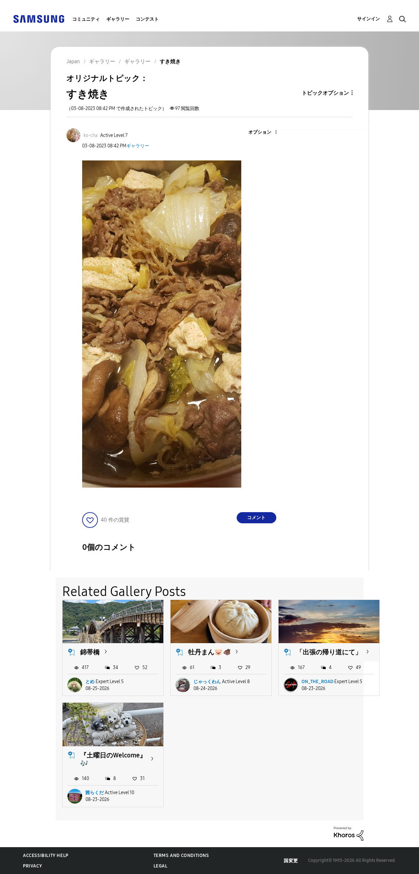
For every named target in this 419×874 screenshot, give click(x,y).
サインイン (368, 19)
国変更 (291, 861)
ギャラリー (117, 19)
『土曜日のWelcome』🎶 (113, 759)
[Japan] (38, 18)
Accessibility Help (45, 855)
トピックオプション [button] (325, 93)
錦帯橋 (90, 652)
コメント (256, 517)
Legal (161, 866)
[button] (264, 132)
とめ (90, 681)
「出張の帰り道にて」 (329, 652)
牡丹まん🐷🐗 (209, 652)
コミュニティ (86, 19)
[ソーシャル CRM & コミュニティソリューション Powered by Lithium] (348, 833)
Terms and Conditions (181, 855)
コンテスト (147, 19)
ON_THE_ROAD (317, 681)
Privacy (32, 866)
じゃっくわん (207, 681)
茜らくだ (94, 792)
